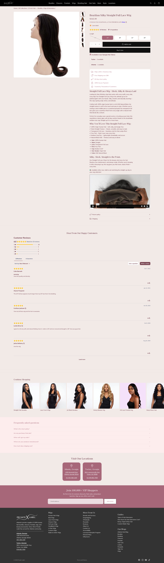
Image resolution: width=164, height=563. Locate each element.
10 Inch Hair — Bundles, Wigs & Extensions (41, 8)
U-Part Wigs (52, 528)
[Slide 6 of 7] (82, 40)
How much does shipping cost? (23, 446)
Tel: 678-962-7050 (92, 478)
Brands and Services (89, 515)
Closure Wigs (52, 522)
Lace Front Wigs (53, 520)
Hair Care (120, 542)
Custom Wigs (52, 530)
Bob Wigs (51, 518)
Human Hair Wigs (53, 515)
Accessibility (86, 530)
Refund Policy (87, 534)
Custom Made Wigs (124, 524)
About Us (86, 526)
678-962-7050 (21, 549)
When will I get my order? (21, 437)
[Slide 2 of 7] (82, 19)
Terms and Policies (82, 560)
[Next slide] (148, 398)
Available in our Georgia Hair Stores (103, 55)
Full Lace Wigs (52, 524)
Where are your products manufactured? (26, 442)
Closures (120, 538)
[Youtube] (146, 560)
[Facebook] (139, 560)
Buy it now (120, 50)
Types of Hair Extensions (125, 517)
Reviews (85, 524)
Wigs (119, 551)
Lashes (120, 545)
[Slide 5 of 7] (82, 35)
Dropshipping (87, 518)
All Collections (23, 8)
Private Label (21, 560)
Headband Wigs (53, 526)
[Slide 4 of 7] (82, 29)
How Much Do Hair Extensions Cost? (129, 519)
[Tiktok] (149, 560)
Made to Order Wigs (54, 532)
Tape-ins (120, 549)
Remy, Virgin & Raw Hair (125, 522)
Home (15, 8)
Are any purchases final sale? (22, 433)
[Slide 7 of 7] (82, 45)
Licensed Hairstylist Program (91, 532)
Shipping (94, 219)
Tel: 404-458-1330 (71, 478)
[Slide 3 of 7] (82, 24)
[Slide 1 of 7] (82, 14)
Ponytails (120, 547)
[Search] (151, 3)
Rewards (85, 522)
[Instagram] (142, 560)
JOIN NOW (110, 501)
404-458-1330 (21, 540)
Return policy (96, 214)
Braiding (120, 536)
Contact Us (86, 528)
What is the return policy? (21, 429)
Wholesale (86, 520)
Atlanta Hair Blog (123, 532)
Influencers (86, 537)
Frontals (120, 540)
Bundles (120, 534)
